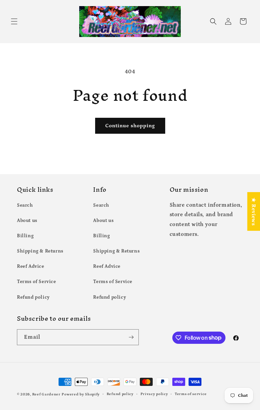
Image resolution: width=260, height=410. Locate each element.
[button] (14, 21)
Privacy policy (154, 394)
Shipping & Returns (40, 251)
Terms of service (191, 394)
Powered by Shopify (81, 394)
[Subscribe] (131, 337)
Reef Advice (30, 266)
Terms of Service (36, 281)
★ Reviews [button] (254, 211)
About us (27, 220)
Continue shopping (130, 126)
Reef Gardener (46, 394)
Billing (25, 236)
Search (25, 205)
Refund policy (33, 297)
